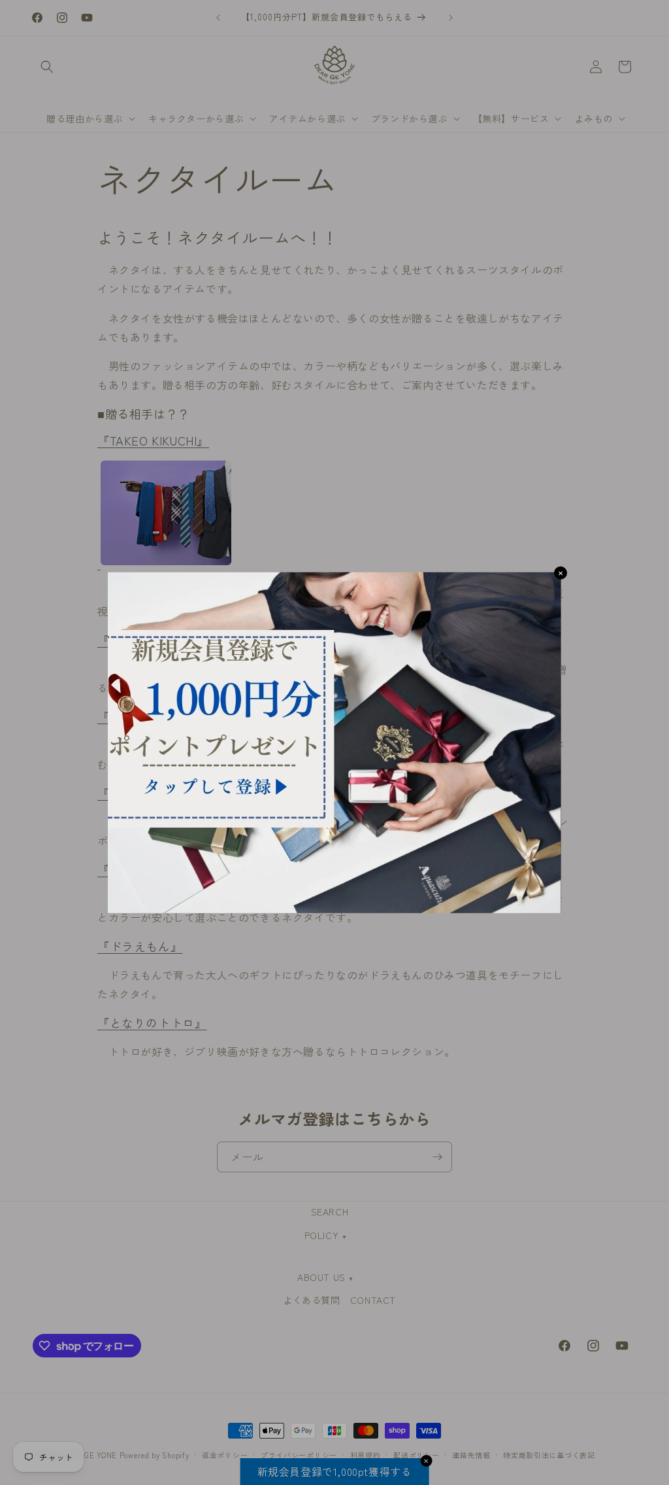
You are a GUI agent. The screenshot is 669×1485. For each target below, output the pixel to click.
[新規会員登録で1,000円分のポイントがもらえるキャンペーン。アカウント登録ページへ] (334, 742)
